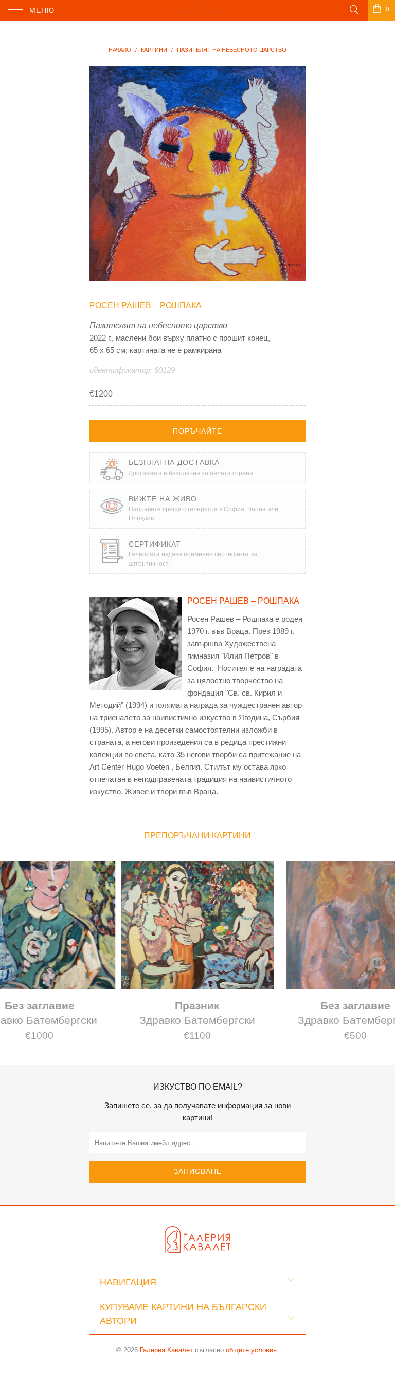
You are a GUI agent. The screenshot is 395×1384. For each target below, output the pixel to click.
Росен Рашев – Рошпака (145, 305)
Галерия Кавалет (166, 1350)
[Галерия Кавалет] (197, 10)
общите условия (251, 1350)
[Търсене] (353, 9)
